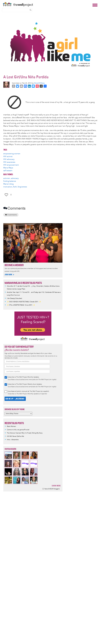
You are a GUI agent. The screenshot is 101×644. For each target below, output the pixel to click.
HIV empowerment (11, 165)
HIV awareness (9, 162)
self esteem (7, 170)
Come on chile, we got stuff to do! (18, 430)
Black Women (11, 426)
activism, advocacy (11, 178)
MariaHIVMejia (39, 83)
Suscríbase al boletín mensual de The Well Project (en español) (28, 391)
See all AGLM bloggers (52, 489)
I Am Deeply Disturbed (14, 298)
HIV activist (7, 156)
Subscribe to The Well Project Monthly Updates (23, 377)
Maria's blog (8, 184)
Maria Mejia (8, 168)
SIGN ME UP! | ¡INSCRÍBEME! (14, 399)
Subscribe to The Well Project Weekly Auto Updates (25, 384)
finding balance (9, 181)
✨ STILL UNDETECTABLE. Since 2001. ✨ (21, 305)
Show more (56, 486)
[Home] (47, 4)
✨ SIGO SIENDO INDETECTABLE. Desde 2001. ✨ (24, 302)
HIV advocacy (8, 159)
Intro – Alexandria (12, 440)
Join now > (9, 274)
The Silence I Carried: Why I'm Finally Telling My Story (24, 433)
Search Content (30, 9)
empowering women (11, 154)
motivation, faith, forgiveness (15, 187)
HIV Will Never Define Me (15, 436)
